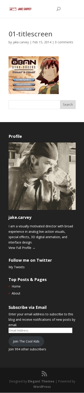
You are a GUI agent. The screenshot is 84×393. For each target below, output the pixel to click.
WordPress (42, 386)
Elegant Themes (41, 381)
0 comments (64, 42)
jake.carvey (21, 42)
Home (16, 286)
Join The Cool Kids (26, 341)
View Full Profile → (22, 248)
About (16, 293)
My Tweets (17, 267)
